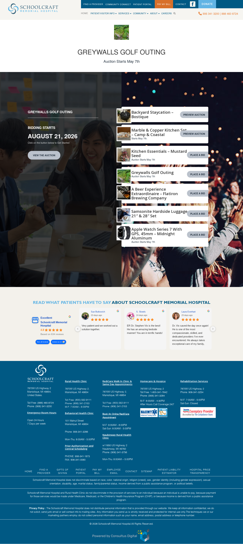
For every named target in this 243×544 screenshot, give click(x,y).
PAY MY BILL (164, 4)
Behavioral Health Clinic (79, 413)
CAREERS (166, 13)
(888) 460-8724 (45, 402)
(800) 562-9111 (83, 399)
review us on (57, 342)
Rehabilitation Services (194, 381)
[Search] (175, 13)
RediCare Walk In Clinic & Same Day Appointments (117, 382)
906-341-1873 (82, 456)
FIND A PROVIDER (93, 4)
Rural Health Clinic (76, 381)
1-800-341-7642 (158, 392)
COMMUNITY (140, 13)
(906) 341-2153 (80, 403)
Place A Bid (197, 193)
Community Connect (118, 4)
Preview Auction (194, 114)
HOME (86, 13)
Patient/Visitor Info (103, 13)
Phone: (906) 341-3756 (114, 452)
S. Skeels (141, 311)
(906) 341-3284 (156, 395)
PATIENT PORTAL (142, 4)
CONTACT (181, 4)
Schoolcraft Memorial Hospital (53, 324)
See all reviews (42, 342)
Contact (131, 471)
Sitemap (146, 471)
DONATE (207, 4)
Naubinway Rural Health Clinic (116, 436)
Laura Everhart (189, 311)
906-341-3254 (195, 392)
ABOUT (154, 13)
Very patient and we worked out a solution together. (99, 327)
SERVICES (124, 13)
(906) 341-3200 (43, 406)
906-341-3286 (80, 431)
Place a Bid (197, 155)
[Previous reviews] (78, 329)
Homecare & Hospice (153, 381)
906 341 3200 (211, 13)
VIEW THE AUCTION (44, 155)
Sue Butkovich (98, 311)
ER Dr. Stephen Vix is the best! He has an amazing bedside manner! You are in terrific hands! (144, 329)
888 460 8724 (230, 13)
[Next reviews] (213, 329)
